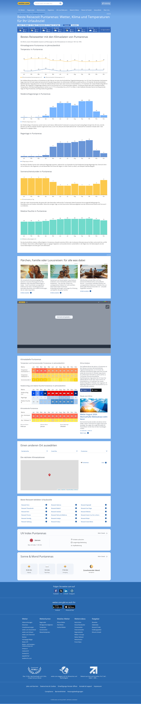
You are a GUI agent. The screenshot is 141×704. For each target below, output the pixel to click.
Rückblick (74, 25)
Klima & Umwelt (96, 632)
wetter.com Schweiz (27, 632)
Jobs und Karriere (32, 686)
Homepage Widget (27, 639)
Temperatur (43, 627)
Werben (24, 637)
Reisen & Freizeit (25, 13)
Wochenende (41, 25)
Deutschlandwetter (79, 625)
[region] (64, 327)
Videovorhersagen (27, 622)
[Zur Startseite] (23, 3)
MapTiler (63, 489)
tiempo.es (25, 648)
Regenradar (43, 622)
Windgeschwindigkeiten (46, 625)
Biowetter (94, 622)
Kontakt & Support (85, 686)
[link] (21, 10)
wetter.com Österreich (28, 634)
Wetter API (25, 642)
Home (18, 13)
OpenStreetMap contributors (72, 489)
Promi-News (77, 642)
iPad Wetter (60, 625)
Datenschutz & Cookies (48, 686)
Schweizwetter (78, 627)
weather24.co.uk (26, 658)
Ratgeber (95, 619)
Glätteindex (95, 625)
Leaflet (58, 489)
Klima (31, 13)
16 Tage (57, 25)
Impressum (98, 686)
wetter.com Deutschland (29, 630)
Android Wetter (61, 627)
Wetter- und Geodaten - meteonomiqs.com (28, 645)
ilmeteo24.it (25, 653)
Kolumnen (25, 625)
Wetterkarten (45, 619)
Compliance (49, 691)
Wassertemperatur (45, 632)
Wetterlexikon (78, 639)
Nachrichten (77, 622)
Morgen (27, 25)
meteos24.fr (25, 651)
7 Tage (50, 25)
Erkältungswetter (96, 630)
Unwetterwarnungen (28, 627)
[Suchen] (60, 3)
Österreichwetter (79, 630)
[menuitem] (21, 10)
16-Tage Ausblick (105, 29)
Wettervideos (80, 619)
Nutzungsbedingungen (75, 691)
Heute (20, 25)
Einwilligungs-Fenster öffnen (67, 686)
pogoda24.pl (25, 656)
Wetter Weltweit (78, 637)
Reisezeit (66, 25)
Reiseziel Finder (96, 627)
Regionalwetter (78, 632)
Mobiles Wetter (63, 619)
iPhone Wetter (61, 622)
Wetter (25, 619)
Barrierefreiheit (60, 691)
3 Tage (33, 25)
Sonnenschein (43, 630)
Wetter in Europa (79, 634)
